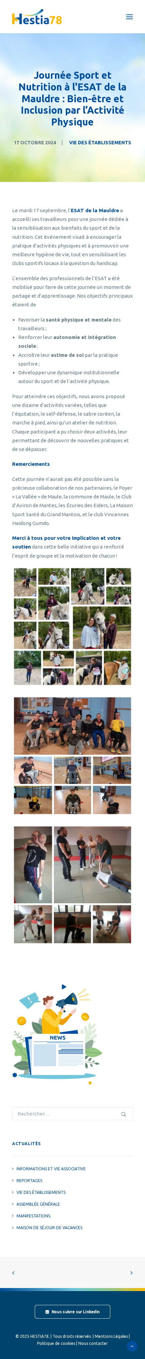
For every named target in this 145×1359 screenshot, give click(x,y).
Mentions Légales (111, 1336)
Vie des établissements (100, 142)
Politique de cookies (56, 1343)
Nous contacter (93, 1343)
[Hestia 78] (37, 16)
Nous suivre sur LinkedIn (75, 1312)
